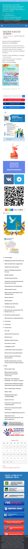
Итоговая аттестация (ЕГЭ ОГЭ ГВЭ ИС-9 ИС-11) (14, 311)
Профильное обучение (11, 303)
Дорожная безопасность (12, 334)
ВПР (6, 366)
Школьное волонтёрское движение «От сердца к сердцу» (14, 379)
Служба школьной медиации (13, 349)
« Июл (4, 466)
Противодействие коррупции (14, 264)
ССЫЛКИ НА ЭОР (10, 346)
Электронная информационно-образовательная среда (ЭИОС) (14, 384)
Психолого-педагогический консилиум (13, 408)
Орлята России (9, 399)
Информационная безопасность (14, 260)
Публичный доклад (10, 289)
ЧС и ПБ (7, 330)
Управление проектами (12, 267)
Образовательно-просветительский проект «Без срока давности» (14, 417)
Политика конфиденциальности (15, 412)
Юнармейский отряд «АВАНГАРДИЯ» (11, 395)
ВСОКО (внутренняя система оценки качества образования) (14, 361)
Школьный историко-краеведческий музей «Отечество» (11, 373)
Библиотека (8, 337)
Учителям (8, 321)
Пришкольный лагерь (11, 340)
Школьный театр (10, 369)
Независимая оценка (11, 278)
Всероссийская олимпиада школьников (13, 357)
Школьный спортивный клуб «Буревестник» (13, 293)
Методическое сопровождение (14, 318)
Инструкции (8, 300)
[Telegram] (19, 179)
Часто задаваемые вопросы (13, 388)
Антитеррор (8, 257)
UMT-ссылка (6, 213)
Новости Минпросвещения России (13, 271)
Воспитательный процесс (12, 315)
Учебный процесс (10, 307)
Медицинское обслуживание (13, 286)
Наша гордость (9, 297)
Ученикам (8, 324)
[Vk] (9, 179)
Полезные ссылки (10, 343)
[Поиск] (23, 96)
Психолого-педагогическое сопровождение (13, 403)
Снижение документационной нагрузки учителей (14, 282)
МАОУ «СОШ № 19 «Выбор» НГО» (13, 476)
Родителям (8, 327)
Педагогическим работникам (13, 353)
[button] (2, 26)
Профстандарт (9, 275)
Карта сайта (8, 391)
